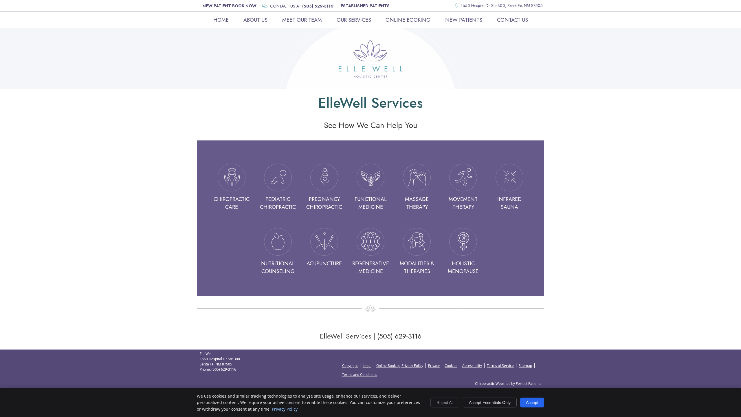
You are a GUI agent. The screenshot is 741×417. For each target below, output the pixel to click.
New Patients (463, 20)
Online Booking (408, 20)
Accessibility (472, 365)
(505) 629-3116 (317, 6)
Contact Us (512, 20)
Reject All (444, 402)
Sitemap (525, 365)
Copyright (350, 365)
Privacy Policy (285, 409)
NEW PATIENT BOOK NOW (229, 6)
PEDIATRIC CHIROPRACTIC (278, 203)
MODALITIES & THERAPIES (417, 267)
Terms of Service (500, 365)
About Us (255, 20)
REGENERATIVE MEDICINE (370, 267)
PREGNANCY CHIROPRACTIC (324, 203)
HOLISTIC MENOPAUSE (463, 267)
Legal (367, 365)
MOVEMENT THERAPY (463, 203)
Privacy (434, 365)
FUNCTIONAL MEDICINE (371, 203)
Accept (532, 402)
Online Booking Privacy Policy (399, 365)
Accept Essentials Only (490, 402)
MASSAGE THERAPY (417, 203)
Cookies (451, 365)
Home (221, 20)
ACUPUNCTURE (324, 263)
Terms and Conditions (359, 374)
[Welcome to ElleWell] (370, 75)
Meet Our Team (302, 20)
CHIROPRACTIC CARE (232, 203)
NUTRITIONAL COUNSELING (278, 267)
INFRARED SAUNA (509, 203)
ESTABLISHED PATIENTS (365, 6)
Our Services (354, 20)
